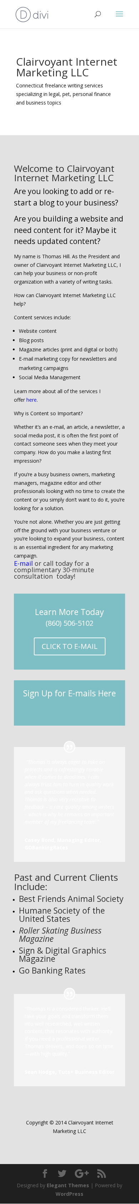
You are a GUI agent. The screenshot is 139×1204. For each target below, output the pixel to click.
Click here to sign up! (69, 705)
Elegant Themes (68, 1185)
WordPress (69, 1193)
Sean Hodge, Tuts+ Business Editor (69, 1071)
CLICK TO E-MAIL (70, 646)
